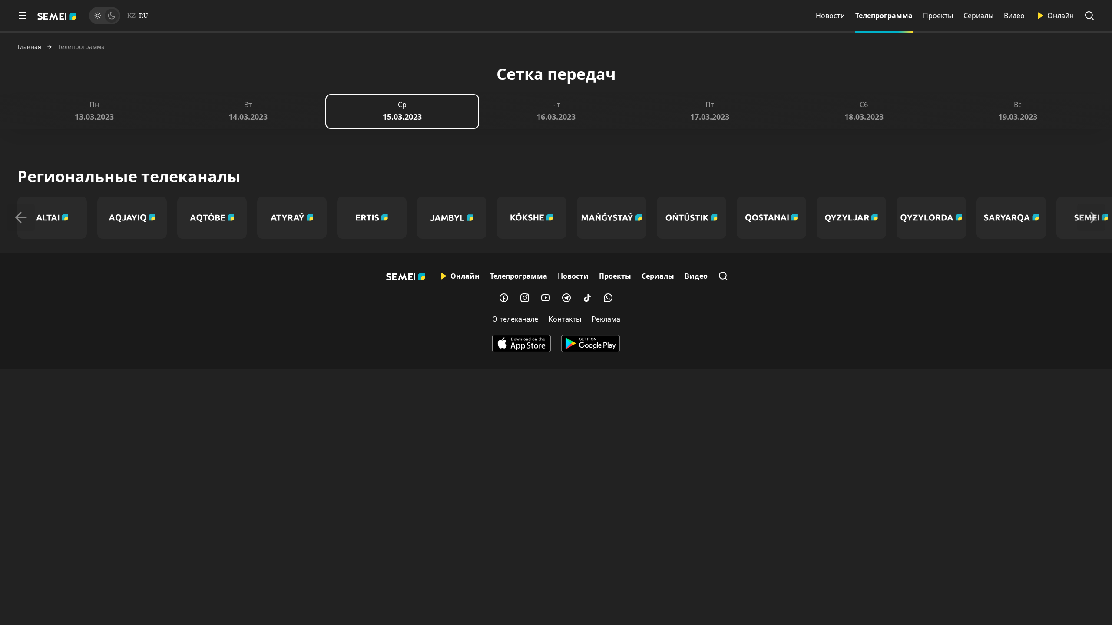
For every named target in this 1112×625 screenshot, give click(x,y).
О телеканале (515, 319)
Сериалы (978, 15)
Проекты (938, 15)
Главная (29, 47)
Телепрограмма (884, 15)
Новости (830, 15)
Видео (1014, 15)
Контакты (565, 319)
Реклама (606, 319)
